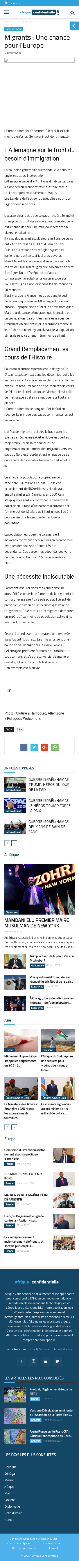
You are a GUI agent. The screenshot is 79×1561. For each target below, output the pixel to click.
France (10, 1164)
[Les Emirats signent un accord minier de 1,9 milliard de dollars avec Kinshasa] (58, 1088)
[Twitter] (57, 1361)
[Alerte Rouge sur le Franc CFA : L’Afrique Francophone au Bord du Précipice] (15, 1436)
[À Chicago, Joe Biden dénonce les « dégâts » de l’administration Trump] (15, 1003)
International (25, 22)
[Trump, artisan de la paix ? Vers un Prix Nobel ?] (15, 961)
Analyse (35, 1420)
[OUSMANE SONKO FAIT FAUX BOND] (64, 1179)
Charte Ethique (52, 1543)
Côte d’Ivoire (13, 1513)
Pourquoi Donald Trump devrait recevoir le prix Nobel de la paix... (51, 979)
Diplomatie (12, 1506)
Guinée (9, 1520)
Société (9, 1500)
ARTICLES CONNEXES (19, 768)
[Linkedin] (45, 1361)
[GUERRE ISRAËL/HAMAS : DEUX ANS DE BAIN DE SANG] (15, 826)
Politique (10, 1467)
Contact (53, 1548)
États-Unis (12, 912)
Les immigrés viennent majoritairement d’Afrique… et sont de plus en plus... (23, 1241)
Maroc (34, 1399)
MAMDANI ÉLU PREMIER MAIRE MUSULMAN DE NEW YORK (36, 923)
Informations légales (18, 1543)
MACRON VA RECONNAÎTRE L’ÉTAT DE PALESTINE (26, 1197)
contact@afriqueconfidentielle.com (51, 1349)
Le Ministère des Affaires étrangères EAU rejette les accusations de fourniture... (20, 1111)
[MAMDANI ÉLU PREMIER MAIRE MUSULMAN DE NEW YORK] (39, 889)
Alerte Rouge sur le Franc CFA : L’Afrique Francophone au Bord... (51, 1433)
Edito (19, 729)
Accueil (8, 22)
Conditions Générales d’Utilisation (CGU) (33, 1539)
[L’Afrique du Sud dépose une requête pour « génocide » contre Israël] (58, 1040)
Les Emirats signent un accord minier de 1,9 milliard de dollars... (56, 1108)
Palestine (48, 1050)
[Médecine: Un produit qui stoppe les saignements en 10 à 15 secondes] (21, 1040)
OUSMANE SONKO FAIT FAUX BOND (23, 1175)
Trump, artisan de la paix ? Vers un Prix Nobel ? (52, 958)
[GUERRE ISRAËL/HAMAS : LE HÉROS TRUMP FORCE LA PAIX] (15, 805)
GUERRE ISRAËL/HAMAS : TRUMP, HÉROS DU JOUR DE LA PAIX (49, 784)
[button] (73, 13)
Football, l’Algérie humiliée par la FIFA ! (51, 1391)
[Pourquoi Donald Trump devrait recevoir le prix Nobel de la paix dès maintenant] (15, 982)
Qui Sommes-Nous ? (24, 1548)
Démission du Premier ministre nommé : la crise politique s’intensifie (24, 1154)
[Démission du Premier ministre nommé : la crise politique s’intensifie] (64, 1155)
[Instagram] (33, 1361)
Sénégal (10, 1473)
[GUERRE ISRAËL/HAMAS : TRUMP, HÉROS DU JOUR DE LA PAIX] (15, 784)
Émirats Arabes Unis (17, 1098)
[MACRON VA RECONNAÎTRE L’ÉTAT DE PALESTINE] (64, 1200)
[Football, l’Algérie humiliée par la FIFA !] (15, 1394)
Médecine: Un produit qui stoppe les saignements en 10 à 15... (20, 1061)
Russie (9, 1050)
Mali (7, 1493)
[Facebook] (21, 1361)
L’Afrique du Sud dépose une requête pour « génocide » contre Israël (57, 1063)
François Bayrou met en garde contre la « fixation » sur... (24, 1218)
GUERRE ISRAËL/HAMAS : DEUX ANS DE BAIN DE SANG (49, 827)
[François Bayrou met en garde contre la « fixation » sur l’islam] (64, 1221)
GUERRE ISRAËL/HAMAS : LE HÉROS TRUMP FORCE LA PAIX (50, 806)
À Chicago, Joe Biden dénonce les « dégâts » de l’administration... (52, 1000)
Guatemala (37, 965)
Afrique (9, 1487)
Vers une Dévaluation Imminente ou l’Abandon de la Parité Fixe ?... (51, 1412)
